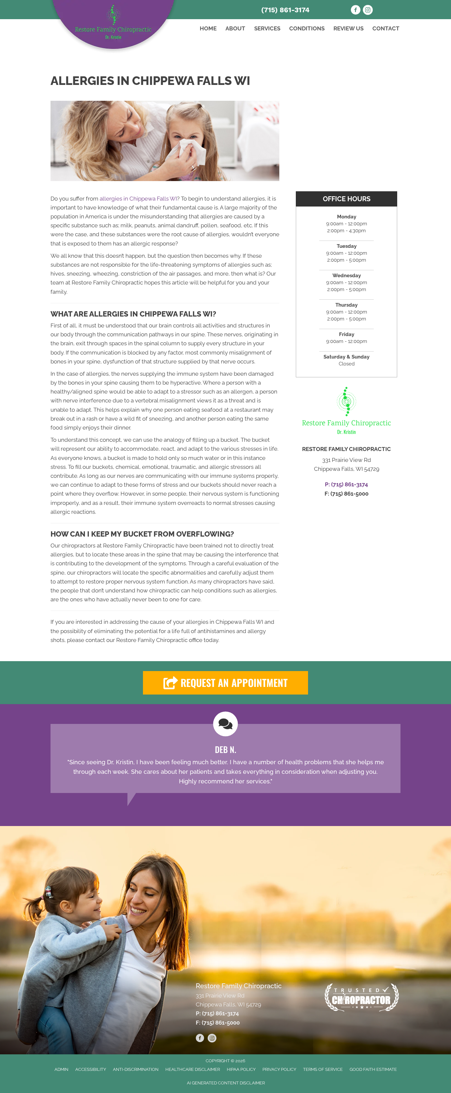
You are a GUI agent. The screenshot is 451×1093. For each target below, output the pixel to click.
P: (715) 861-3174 (217, 1013)
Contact (385, 28)
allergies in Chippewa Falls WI (138, 198)
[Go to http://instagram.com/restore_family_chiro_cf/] (212, 1039)
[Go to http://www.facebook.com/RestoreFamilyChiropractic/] (200, 1039)
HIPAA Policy (241, 1069)
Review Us (348, 28)
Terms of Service (323, 1069)
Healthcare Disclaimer (192, 1069)
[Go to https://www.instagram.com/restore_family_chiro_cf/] (368, 11)
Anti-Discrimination (135, 1069)
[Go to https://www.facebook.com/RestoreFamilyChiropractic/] (356, 11)
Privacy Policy (279, 1069)
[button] (225, 683)
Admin (61, 1069)
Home (208, 28)
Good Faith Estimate (373, 1069)
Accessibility (90, 1069)
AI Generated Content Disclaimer (226, 1082)
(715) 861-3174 (285, 10)
